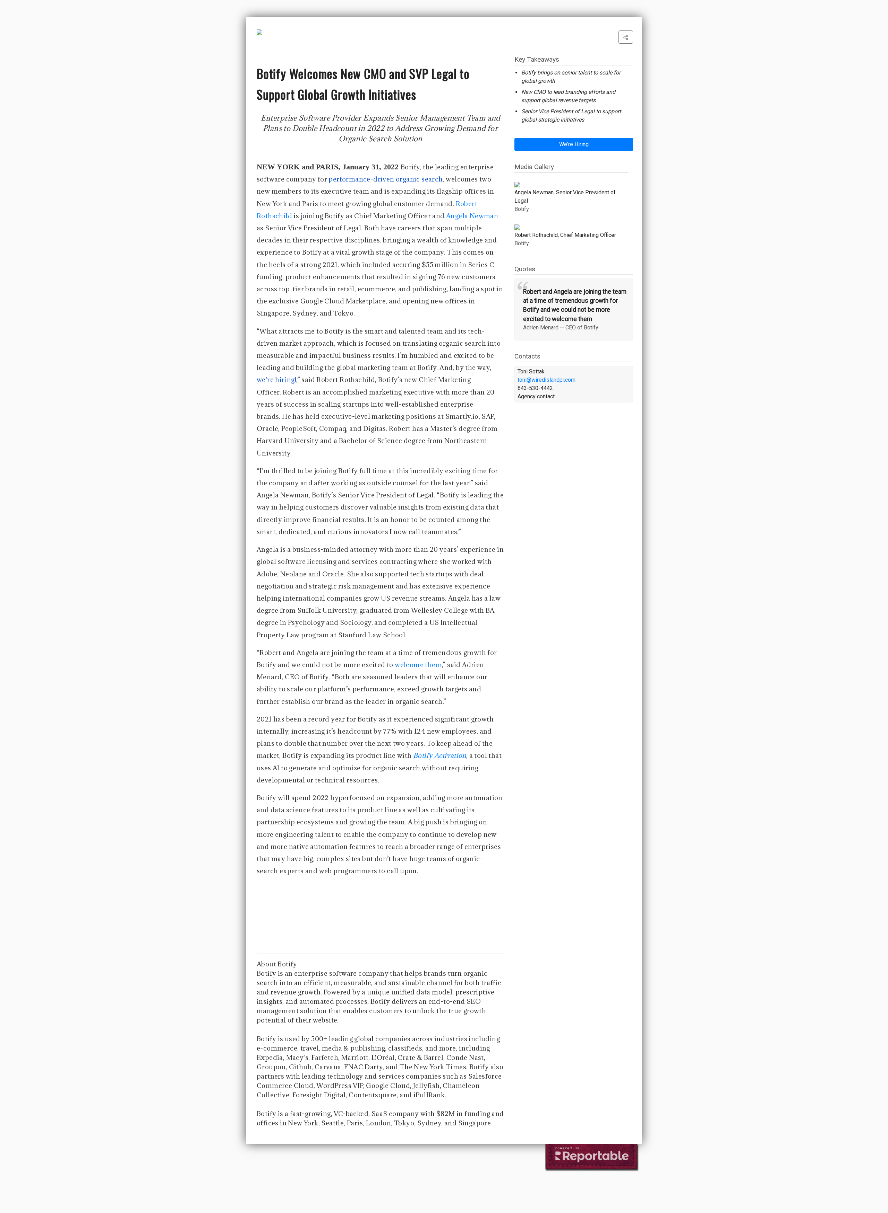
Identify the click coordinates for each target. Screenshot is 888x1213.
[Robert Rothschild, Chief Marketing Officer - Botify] (571, 227)
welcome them (418, 665)
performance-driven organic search (385, 179)
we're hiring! (276, 379)
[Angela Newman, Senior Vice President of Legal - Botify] (571, 184)
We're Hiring (574, 144)
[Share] (625, 37)
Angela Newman (472, 216)
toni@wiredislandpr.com (546, 380)
